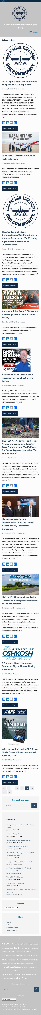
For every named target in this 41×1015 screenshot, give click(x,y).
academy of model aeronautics (25, 944)
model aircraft (29, 963)
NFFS (18, 971)
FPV (27, 960)
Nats (14, 971)
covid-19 (24, 955)
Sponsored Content (11, 974)
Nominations (23, 971)
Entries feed (10, 925)
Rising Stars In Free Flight (15, 883)
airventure (8, 948)
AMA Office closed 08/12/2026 (17, 846)
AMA (16, 948)
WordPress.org (11, 930)
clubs (3, 955)
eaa (4, 959)
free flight (33, 960)
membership (22, 963)
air (2, 948)
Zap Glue (22, 978)
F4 (16, 960)
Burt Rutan (27, 951)
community (9, 955)
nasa (30, 967)
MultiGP (21, 967)
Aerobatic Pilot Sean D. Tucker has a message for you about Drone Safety (20, 314)
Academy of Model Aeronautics (11, 1004)
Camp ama (33, 951)
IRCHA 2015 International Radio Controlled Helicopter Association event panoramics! (20, 600)
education (10, 960)
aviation (21, 951)
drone (31, 955)
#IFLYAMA (7, 943)
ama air (23, 948)
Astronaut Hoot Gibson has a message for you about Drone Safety (17, 377)
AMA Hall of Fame (13, 951)
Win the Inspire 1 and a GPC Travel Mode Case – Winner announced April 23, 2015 (20, 752)
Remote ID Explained (13, 834)
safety (34, 971)
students (30, 974)
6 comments (19, 458)
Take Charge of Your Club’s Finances (18, 840)
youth (14, 978)
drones (35, 955)
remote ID (29, 971)
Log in (8, 922)
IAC (9, 963)
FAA (19, 959)
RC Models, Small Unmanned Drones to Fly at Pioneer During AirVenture (18, 666)
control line (17, 955)
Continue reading (9, 128)
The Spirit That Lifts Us (14, 877)
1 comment (20, 385)
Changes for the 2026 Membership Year (20, 862)
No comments (20, 89)
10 (4, 792)
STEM (24, 974)
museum (26, 967)
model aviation (10, 966)
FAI (24, 959)
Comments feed (12, 927)
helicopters (4, 963)
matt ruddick (14, 963)
